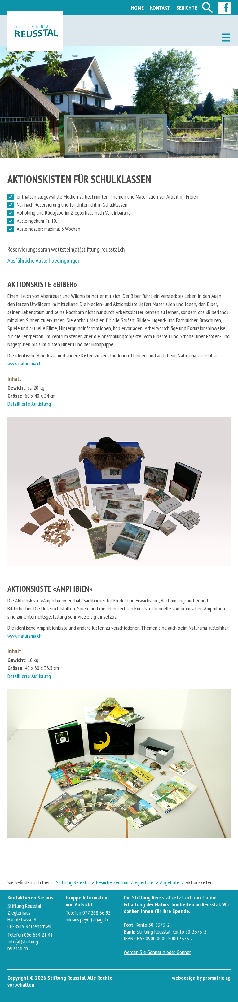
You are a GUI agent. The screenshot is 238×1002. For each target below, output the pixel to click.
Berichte (186, 7)
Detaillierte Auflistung (29, 403)
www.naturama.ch (24, 363)
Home (137, 7)
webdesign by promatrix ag (201, 977)
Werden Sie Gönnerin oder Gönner (157, 952)
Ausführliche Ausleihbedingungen (44, 260)
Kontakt (160, 7)
